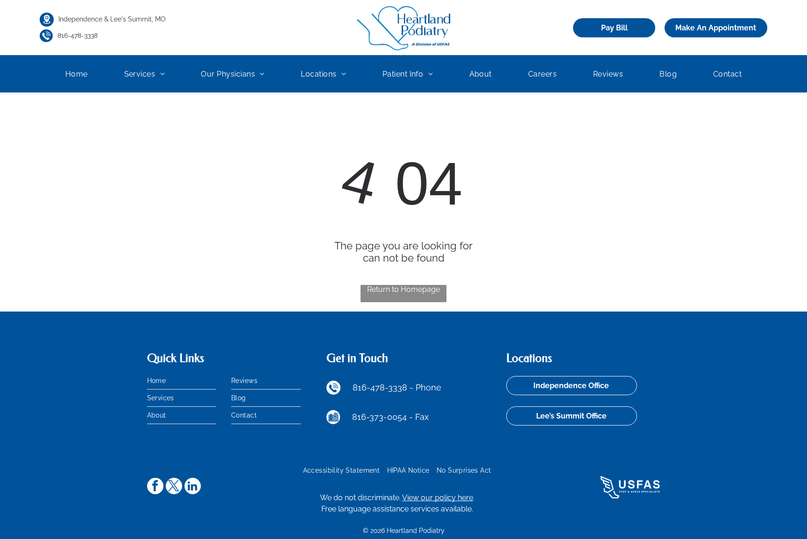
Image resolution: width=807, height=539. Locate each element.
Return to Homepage (403, 289)
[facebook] (155, 487)
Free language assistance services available (396, 508)
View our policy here (437, 497)
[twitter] (174, 487)
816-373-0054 (379, 417)
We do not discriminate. (360, 497)
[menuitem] (76, 74)
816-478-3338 (77, 35)
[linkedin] (192, 487)
